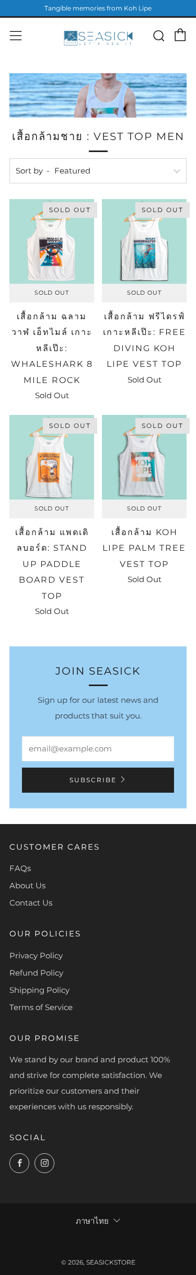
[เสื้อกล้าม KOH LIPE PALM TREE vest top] (144, 457)
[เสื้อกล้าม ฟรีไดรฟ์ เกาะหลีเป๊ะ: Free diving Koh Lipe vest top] (144, 241)
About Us (27, 885)
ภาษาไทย (92, 1220)
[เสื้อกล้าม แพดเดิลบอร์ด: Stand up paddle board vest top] (51, 457)
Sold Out (51, 292)
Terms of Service (41, 1007)
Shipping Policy (39, 990)
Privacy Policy (36, 955)
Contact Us (30, 903)
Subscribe (93, 780)
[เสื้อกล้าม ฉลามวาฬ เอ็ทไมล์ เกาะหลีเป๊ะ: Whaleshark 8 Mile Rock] (51, 241)
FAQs (20, 868)
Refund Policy (36, 973)
